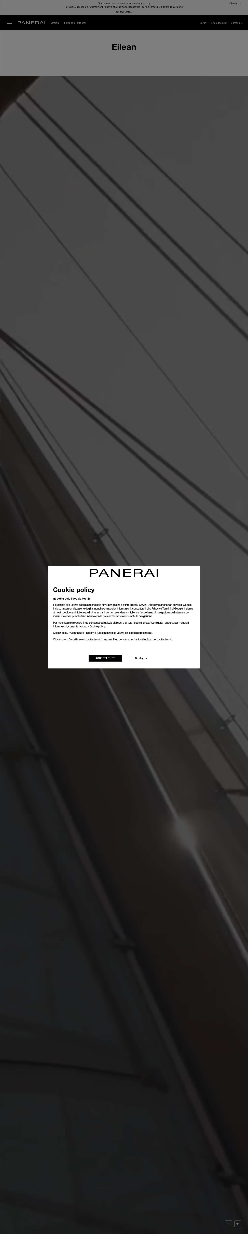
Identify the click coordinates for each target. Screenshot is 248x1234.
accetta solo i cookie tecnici (72, 598)
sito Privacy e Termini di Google (165, 608)
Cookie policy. (98, 626)
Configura (141, 658)
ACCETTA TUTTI (105, 658)
